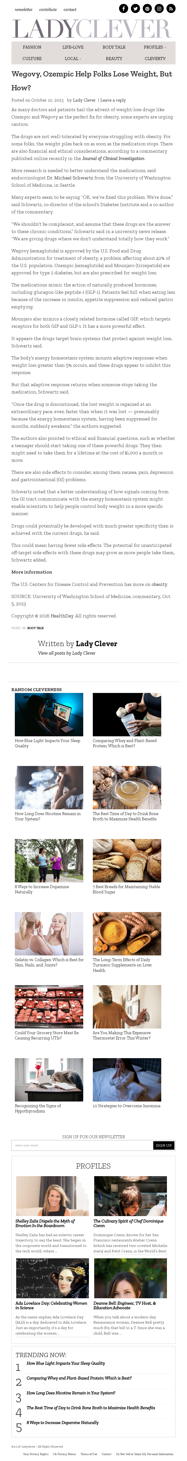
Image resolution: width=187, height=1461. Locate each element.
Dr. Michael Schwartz (70, 178)
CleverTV (155, 58)
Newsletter (23, 9)
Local (72, 58)
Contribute (48, 9)
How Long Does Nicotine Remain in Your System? (71, 1392)
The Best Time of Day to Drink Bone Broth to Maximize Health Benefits (91, 1407)
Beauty (114, 58)
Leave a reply (113, 100)
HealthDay (62, 616)
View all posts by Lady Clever (66, 653)
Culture (32, 58)
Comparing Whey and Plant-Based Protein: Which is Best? (79, 1378)
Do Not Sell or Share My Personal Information (144, 1454)
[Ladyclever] (92, 29)
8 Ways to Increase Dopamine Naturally (63, 1422)
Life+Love (72, 47)
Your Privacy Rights (35, 1454)
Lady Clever (84, 100)
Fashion (32, 47)
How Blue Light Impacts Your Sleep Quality (66, 1363)
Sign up (164, 1145)
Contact (70, 9)
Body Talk (114, 47)
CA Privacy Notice (64, 1454)
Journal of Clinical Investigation (113, 158)
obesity (159, 584)
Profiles (154, 47)
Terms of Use (89, 1454)
